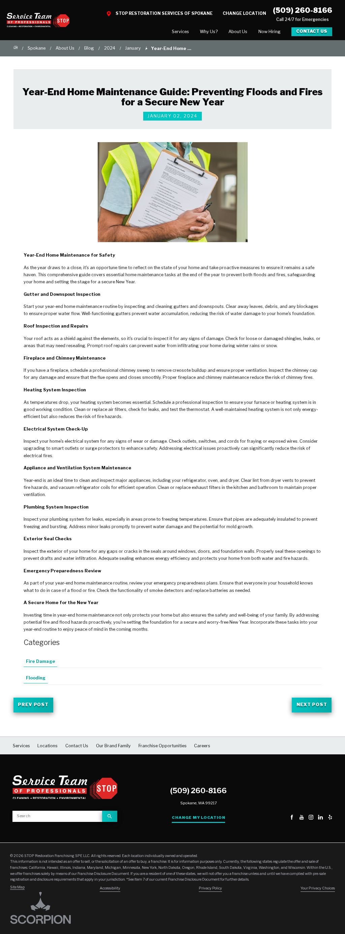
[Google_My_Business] (282, 818)
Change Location (244, 13)
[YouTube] (301, 818)
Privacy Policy (210, 888)
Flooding (36, 677)
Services (180, 31)
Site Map (17, 887)
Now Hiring (269, 31)
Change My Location (198, 817)
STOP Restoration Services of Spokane (164, 13)
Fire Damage (40, 661)
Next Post (311, 704)
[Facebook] (291, 818)
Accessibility (110, 888)
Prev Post (33, 704)
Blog (89, 48)
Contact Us (311, 31)
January (133, 48)
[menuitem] (180, 31)
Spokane (36, 48)
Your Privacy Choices (318, 888)
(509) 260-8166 (302, 10)
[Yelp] (330, 818)
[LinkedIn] (320, 818)
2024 (109, 48)
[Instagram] (311, 818)
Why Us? (209, 31)
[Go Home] (15, 48)
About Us (237, 31)
